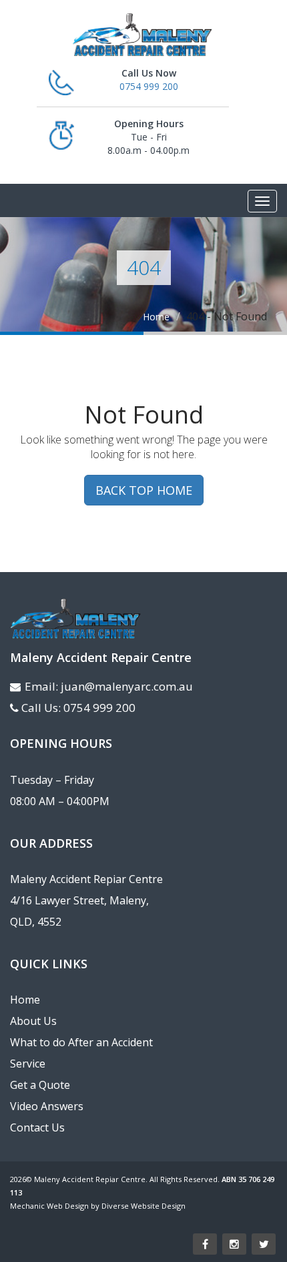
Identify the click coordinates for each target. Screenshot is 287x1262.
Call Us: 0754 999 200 (78, 707)
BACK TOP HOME (143, 490)
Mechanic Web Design (49, 1206)
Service (27, 1063)
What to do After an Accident (81, 1042)
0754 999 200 (148, 86)
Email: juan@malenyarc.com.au (109, 686)
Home (156, 316)
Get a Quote (40, 1085)
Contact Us (37, 1127)
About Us (33, 1021)
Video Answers (46, 1106)
